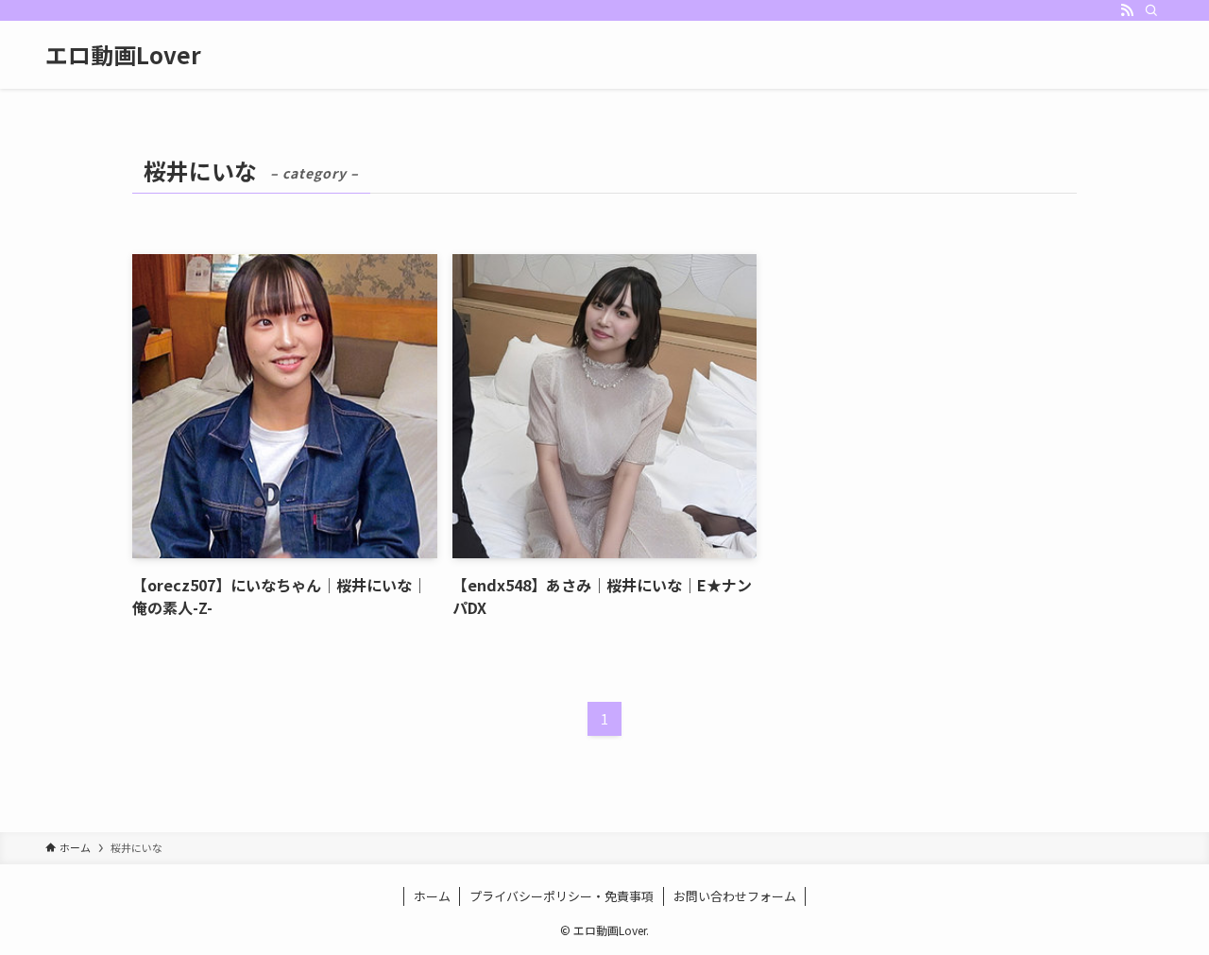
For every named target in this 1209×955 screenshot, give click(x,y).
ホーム (432, 896)
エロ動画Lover (123, 54)
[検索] (1151, 10)
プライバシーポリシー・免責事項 (561, 896)
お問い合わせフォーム (734, 896)
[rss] (1127, 10)
